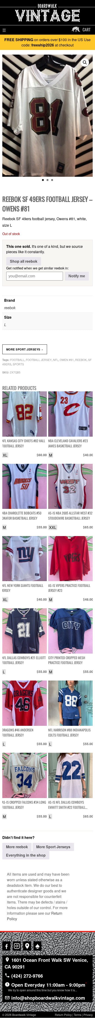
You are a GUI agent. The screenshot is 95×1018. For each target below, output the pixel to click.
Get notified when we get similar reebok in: (37, 267)
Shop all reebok (23, 261)
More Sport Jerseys (24, 349)
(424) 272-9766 (26, 975)
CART (86, 29)
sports (18, 364)
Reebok (81, 360)
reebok (9, 307)
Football (17, 360)
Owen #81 (67, 360)
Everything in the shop (26, 855)
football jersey (39, 360)
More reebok (17, 846)
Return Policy (63, 1015)
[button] (85, 62)
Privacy (88, 1015)
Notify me (76, 276)
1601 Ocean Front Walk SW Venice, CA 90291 (46, 963)
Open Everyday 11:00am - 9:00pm (47, 986)
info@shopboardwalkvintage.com (47, 997)
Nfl (55, 360)
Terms (77, 1015)
